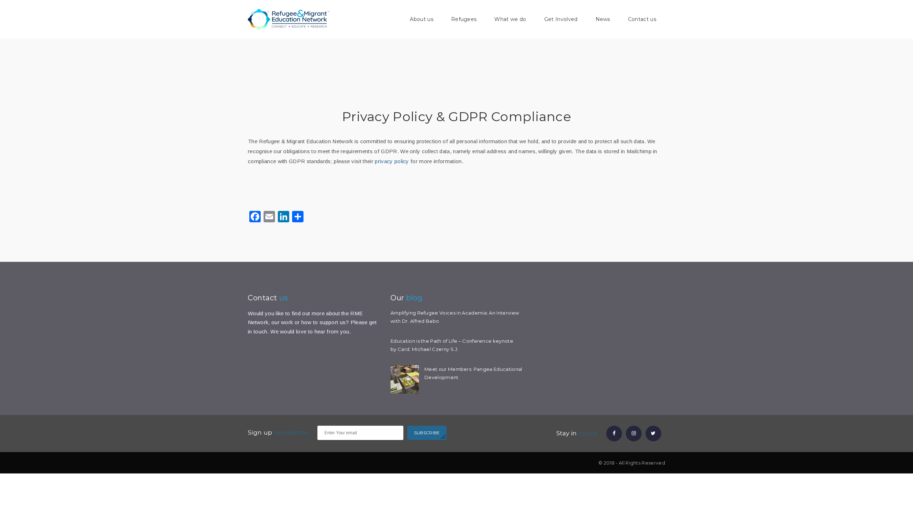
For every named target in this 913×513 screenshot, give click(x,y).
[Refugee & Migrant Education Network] (289, 19)
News (603, 19)
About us (421, 19)
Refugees (464, 19)
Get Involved (561, 19)
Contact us (642, 19)
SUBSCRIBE (427, 432)
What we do (510, 19)
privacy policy (392, 161)
